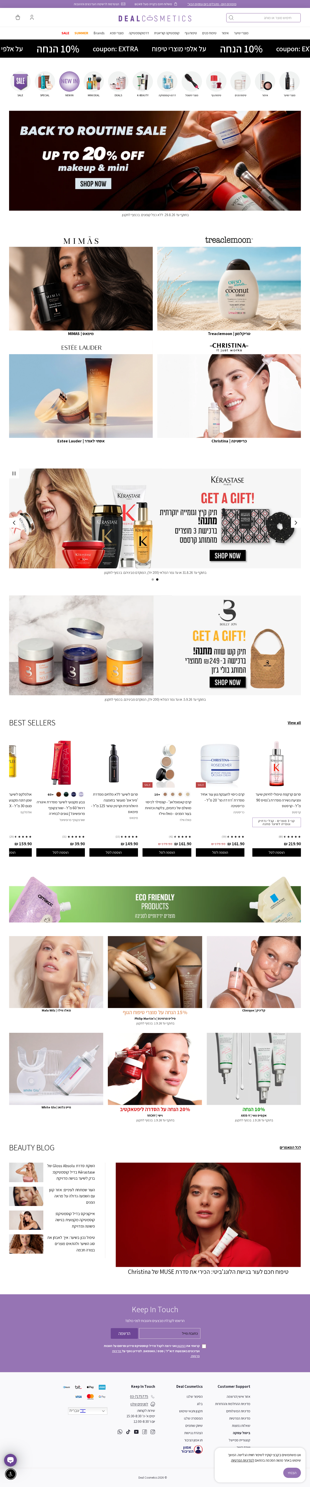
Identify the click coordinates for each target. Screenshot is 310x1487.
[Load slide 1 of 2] (157, 579)
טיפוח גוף (191, 33)
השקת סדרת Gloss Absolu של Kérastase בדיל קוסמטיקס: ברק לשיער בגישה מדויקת (71, 1172)
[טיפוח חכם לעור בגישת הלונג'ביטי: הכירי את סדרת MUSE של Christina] (208, 1215)
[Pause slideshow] (14, 473)
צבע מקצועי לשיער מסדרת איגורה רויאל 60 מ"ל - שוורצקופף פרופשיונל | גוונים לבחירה (61, 807)
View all (294, 722)
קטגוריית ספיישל (239, 1440)
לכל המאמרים (290, 1147)
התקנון (181, 1346)
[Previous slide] (296, 523)
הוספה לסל (277, 852)
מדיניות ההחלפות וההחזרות (232, 1403)
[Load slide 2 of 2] (152, 579)
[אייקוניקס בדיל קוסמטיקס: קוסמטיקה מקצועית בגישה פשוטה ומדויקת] (26, 1220)
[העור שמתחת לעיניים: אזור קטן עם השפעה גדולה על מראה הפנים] (26, 1196)
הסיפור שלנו (195, 1396)
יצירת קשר (243, 1447)
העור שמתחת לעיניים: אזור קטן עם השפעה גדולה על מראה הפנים (72, 1196)
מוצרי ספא (117, 33)
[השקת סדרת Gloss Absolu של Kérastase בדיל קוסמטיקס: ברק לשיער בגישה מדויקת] (26, 1172)
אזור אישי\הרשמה (238, 1396)
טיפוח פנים (209, 33)
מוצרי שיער (241, 33)
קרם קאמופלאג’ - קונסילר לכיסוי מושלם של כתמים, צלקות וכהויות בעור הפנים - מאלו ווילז (168, 807)
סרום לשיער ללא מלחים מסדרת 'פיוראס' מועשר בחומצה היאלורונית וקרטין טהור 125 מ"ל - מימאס (114, 803)
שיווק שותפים (194, 1425)
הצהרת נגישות (193, 1432)
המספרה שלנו (193, 1418)
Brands (99, 33)
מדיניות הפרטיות (239, 1418)
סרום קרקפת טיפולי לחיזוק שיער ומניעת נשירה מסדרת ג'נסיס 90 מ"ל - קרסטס (278, 800)
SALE (65, 33)
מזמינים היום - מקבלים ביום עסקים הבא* (211, 4)
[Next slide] (14, 523)
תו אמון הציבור (193, 1440)
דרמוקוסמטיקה (139, 33)
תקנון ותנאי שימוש (191, 1411)
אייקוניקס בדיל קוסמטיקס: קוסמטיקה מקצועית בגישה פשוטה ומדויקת (75, 1220)
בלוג (200, 1403)
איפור (225, 33)
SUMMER (81, 33)
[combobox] (263, 17)
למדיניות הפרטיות (242, 1460)
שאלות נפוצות (241, 1425)
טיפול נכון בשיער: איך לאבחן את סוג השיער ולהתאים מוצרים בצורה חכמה (71, 1244)
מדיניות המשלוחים (238, 1411)
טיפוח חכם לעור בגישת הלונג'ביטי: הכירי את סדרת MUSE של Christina (208, 1272)
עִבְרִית (74, 1411)
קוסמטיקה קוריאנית (167, 33)
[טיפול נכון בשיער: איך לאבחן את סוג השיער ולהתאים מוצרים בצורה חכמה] (26, 1244)
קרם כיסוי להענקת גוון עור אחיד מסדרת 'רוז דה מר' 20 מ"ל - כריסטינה (222, 800)
